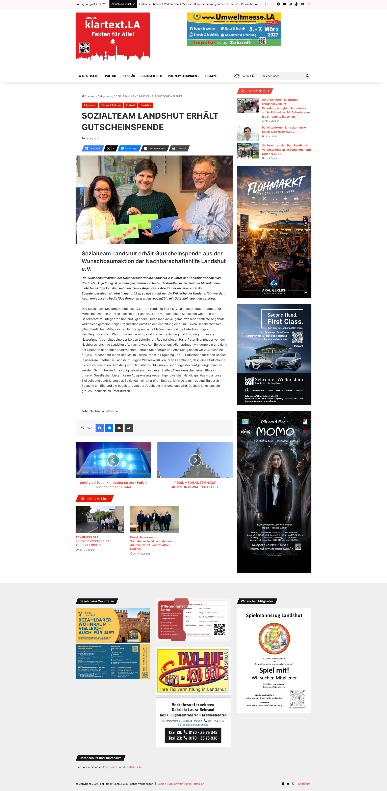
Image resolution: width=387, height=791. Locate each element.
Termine (211, 76)
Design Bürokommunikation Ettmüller (180, 783)
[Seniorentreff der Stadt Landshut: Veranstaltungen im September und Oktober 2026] (248, 151)
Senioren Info (151, 76)
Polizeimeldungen (182, 76)
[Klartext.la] (113, 37)
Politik (110, 76)
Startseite (90, 76)
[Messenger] (109, 428)
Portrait (130, 105)
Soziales (145, 105)
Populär (128, 76)
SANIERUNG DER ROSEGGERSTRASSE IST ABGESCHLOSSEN (177, 4)
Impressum (110, 767)
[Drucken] (129, 428)
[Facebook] (100, 428)
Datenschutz (137, 767)
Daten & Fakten (111, 105)
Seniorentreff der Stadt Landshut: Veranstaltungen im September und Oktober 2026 (286, 150)
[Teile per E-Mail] (119, 428)
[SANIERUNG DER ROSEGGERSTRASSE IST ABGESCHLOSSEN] (100, 519)
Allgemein (105, 96)
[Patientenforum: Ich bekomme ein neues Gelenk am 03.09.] (248, 133)
